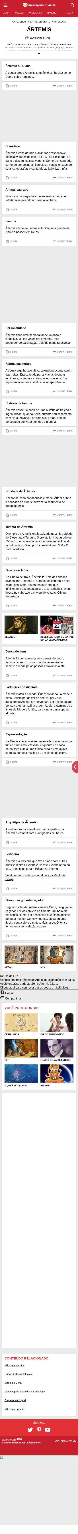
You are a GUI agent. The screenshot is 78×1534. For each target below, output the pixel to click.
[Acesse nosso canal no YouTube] (47, 1429)
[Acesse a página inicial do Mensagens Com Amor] (39, 5)
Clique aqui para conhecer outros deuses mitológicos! (34, 987)
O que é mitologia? (15, 1400)
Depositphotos (33, 1442)
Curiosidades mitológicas (19, 1373)
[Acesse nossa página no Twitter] (30, 1429)
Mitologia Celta (13, 1382)
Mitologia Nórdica (14, 1365)
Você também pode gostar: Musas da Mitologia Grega (35, 877)
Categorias (19, 21)
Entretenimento (40, 21)
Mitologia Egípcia (14, 1409)
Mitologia (60, 21)
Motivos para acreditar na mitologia (25, 1391)
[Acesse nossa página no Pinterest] (39, 1429)
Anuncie (71, 1441)
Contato (60, 1441)
